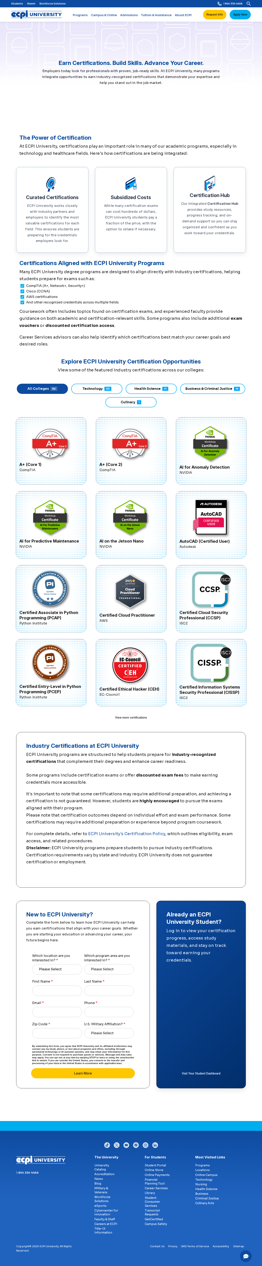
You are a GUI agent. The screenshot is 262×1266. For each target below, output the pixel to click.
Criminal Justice (207, 1198)
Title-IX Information (103, 1231)
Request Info (215, 14)
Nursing (201, 1184)
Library (150, 1193)
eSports (100, 1206)
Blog (97, 1183)
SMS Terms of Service (195, 1246)
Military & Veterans (101, 1190)
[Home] (38, 14)
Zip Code (41, 1024)
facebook (136, 1144)
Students (17, 3)
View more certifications (131, 717)
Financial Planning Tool (155, 1182)
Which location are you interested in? (51, 958)
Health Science (150, 389)
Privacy (172, 1246)
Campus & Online (104, 15)
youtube (126, 1144)
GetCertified (154, 1219)
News (98, 1179)
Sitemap (238, 1246)
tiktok (107, 1144)
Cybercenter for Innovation (106, 1212)
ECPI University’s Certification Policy (126, 833)
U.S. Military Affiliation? (104, 1024)
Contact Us (157, 1246)
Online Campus (206, 1175)
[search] (249, 4)
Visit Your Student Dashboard (201, 1073)
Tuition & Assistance (156, 15)
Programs (80, 15)
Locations (202, 1170)
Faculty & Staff (104, 1219)
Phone (90, 1003)
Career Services (156, 1188)
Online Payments (157, 1175)
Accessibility (221, 1246)
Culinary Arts (204, 1203)
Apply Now (240, 14)
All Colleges (41, 389)
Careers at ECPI (105, 1224)
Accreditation (104, 1174)
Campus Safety (156, 1224)
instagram (145, 1144)
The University (106, 1157)
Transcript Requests (152, 1212)
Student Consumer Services (152, 1202)
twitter (117, 1144)
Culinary (130, 402)
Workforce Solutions (52, 3)
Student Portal (155, 1165)
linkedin (155, 1144)
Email (38, 1003)
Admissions (129, 15)
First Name (42, 981)
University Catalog (101, 1167)
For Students (155, 1157)
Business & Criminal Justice (211, 389)
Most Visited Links (210, 1157)
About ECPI (183, 15)
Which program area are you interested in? (107, 958)
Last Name (94, 981)
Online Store (154, 1170)
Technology (96, 389)
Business (201, 1194)
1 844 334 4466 (233, 3)
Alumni (31, 3)
